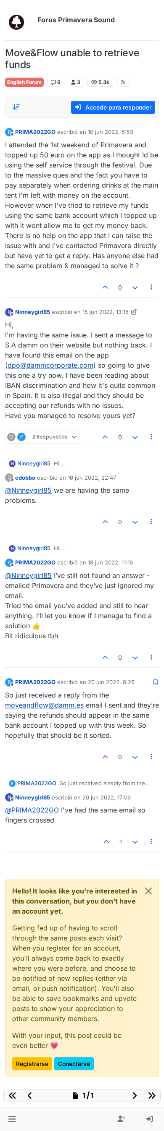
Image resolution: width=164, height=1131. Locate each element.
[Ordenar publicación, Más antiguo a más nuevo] (16, 107)
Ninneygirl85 (32, 311)
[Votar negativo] (135, 287)
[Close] (148, 891)
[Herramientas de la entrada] (151, 287)
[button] (12, 1119)
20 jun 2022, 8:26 (111, 682)
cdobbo (25, 477)
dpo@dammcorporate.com (50, 365)
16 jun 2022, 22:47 (92, 477)
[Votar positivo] (105, 287)
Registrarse (32, 1063)
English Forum (24, 82)
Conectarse (74, 1063)
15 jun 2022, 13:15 (105, 311)
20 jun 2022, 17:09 (106, 797)
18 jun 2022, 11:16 (110, 562)
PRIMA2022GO (35, 131)
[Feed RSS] (123, 82)
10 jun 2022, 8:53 (110, 131)
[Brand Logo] (19, 20)
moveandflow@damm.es (44, 705)
